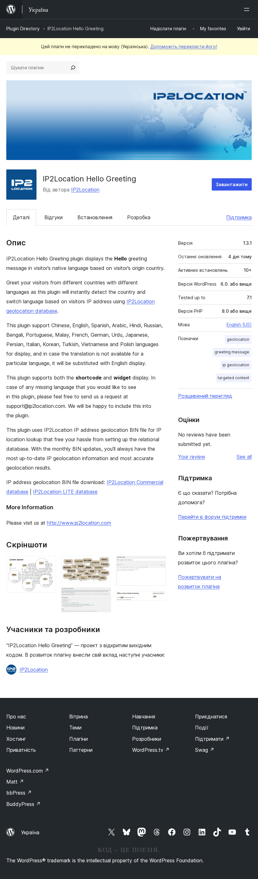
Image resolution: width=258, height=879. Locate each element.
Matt (15, 782)
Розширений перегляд (205, 396)
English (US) (239, 324)
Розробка (138, 217)
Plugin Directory (23, 28)
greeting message (232, 352)
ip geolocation (235, 364)
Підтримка (239, 217)
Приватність (21, 750)
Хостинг (16, 739)
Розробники (146, 739)
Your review (191, 457)
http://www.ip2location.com (79, 523)
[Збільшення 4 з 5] (157, 564)
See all (244, 457)
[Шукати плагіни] (73, 67)
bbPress (19, 793)
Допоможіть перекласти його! (183, 46)
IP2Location (85, 189)
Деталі (21, 217)
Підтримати (212, 739)
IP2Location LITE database (65, 491)
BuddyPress (23, 804)
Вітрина (78, 716)
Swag (204, 750)
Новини (15, 727)
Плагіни (78, 739)
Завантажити (232, 184)
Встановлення (94, 217)
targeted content (233, 377)
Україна (30, 832)
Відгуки (53, 217)
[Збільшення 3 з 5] (102, 596)
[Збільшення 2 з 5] (102, 564)
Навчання (143, 716)
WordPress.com (27, 771)
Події (201, 727)
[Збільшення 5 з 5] (157, 599)
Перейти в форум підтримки (212, 517)
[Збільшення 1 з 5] (47, 564)
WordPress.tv (151, 750)
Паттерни (81, 750)
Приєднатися (211, 716)
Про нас (16, 716)
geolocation (238, 339)
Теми (75, 727)
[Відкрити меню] (248, 9)
